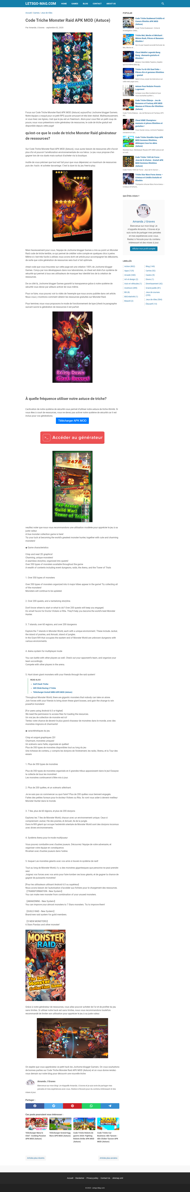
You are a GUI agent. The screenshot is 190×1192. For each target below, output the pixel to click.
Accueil (70, 1178)
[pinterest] (72, 1106)
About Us (111, 4)
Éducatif (151, 304)
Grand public (153, 288)
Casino (150, 275)
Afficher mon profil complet (143, 249)
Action (129, 266)
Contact (97, 4)
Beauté (128, 301)
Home (64, 4)
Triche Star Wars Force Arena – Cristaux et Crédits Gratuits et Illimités (149, 177)
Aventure (130, 288)
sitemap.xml (117, 1178)
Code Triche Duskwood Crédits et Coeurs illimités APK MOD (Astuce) (150, 21)
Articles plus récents (35, 1158)
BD (127, 292)
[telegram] (110, 1106)
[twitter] (53, 1106)
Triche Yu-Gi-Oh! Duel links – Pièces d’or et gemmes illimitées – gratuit (149, 72)
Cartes (151, 271)
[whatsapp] (91, 1106)
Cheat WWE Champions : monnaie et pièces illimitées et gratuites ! (149, 123)
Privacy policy (92, 1178)
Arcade (130, 275)
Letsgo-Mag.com (40, 4)
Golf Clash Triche (40, 684)
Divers (150, 279)
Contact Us (105, 1178)
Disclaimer (79, 1178)
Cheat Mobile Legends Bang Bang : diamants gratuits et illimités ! (147, 55)
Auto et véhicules (133, 284)
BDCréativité (131, 296)
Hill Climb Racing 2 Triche (44, 688)
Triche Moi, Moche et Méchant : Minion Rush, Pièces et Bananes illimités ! (149, 38)
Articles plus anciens (108, 1158)
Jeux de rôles (154, 299)
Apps (129, 271)
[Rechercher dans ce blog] (163, 3)
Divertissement (154, 284)
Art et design (131, 279)
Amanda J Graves (144, 221)
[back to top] (184, 1186)
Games (74, 4)
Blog (85, 4)
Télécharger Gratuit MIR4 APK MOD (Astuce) (52, 692)
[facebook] (34, 1106)
